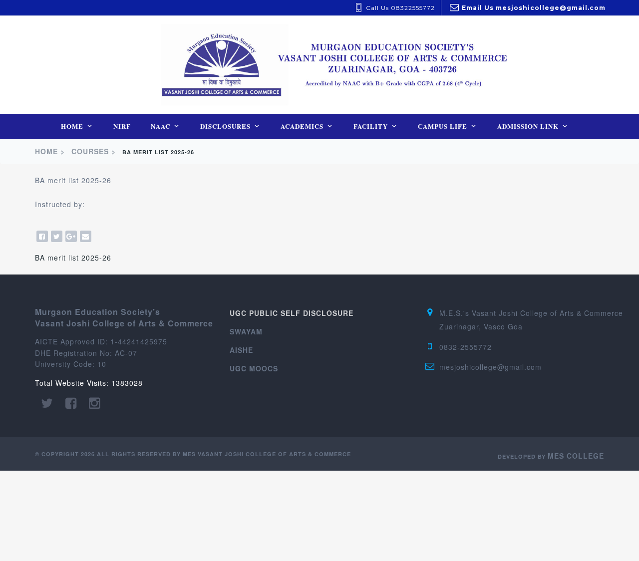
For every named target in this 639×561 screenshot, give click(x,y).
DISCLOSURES (225, 126)
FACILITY (370, 126)
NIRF (122, 126)
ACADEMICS (302, 126)
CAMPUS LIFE (442, 126)
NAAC (160, 126)
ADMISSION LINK (528, 126)
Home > (51, 151)
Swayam (246, 331)
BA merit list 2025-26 (73, 258)
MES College (576, 456)
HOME (72, 126)
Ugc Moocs (254, 368)
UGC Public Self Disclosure (291, 313)
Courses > (94, 151)
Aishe (241, 350)
